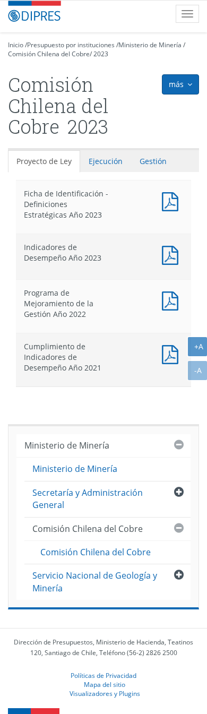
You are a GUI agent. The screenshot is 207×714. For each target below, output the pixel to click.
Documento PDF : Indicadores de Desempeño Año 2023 (172, 254)
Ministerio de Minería (150, 44)
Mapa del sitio (104, 684)
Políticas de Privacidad (103, 675)
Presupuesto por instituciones (71, 44)
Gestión (153, 161)
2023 (100, 53)
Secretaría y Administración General (87, 499)
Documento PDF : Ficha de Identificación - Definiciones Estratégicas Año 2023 (172, 200)
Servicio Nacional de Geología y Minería (94, 581)
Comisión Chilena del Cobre (49, 53)
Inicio (15, 44)
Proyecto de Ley (44, 161)
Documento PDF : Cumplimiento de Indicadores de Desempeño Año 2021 (172, 353)
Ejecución (106, 161)
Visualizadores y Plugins (105, 693)
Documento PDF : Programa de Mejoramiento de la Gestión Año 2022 (172, 300)
